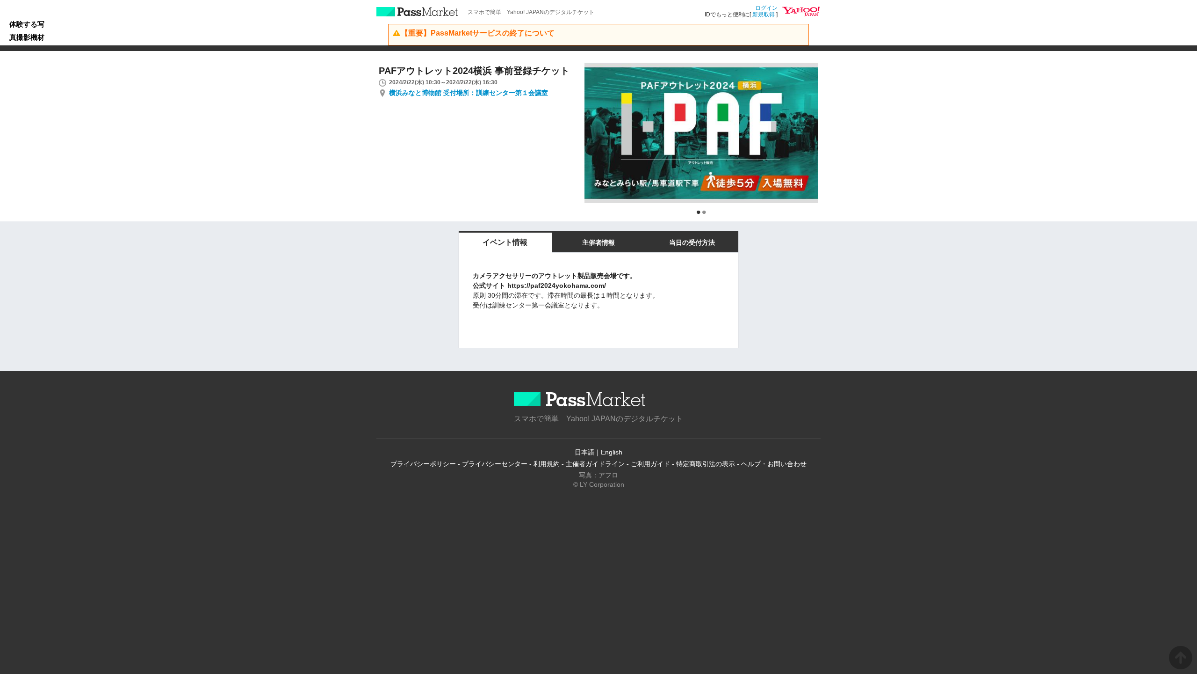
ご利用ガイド (650, 464)
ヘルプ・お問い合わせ (774, 464)
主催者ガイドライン (595, 464)
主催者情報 (598, 242)
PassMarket (417, 11)
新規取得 (763, 14)
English (611, 452)
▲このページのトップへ (1180, 657)
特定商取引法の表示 (705, 464)
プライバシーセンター (494, 464)
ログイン (766, 8)
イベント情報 (505, 242)
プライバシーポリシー (423, 464)
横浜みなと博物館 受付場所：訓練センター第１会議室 (468, 92)
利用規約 (547, 464)
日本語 (584, 452)
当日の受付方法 (692, 242)
